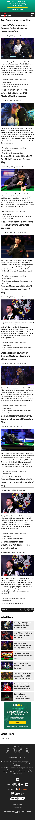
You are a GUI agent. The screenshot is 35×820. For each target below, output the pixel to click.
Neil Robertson (7, 350)
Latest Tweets (5, 739)
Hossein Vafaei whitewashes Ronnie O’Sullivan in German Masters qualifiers (14, 28)
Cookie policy (17, 808)
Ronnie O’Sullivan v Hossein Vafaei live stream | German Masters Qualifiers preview (14, 92)
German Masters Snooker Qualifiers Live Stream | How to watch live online (15, 544)
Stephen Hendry (7, 413)
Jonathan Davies (20, 167)
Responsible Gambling (18, 758)
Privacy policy (17, 804)
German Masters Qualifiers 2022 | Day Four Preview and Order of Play (17, 289)
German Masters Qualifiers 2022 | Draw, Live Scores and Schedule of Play (17, 418)
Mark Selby (27, 216)
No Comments (6, 82)
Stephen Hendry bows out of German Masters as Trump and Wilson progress (15, 355)
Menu (32, 15)
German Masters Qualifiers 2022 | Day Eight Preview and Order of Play (17, 159)
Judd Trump (27, 348)
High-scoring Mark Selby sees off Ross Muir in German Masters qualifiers (17, 224)
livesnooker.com (20, 811)
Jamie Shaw (19, 36)
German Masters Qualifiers (17, 80)
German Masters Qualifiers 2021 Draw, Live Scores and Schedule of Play (17, 482)
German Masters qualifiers (14, 84)
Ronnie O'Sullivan (12, 87)
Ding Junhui (9, 281)
